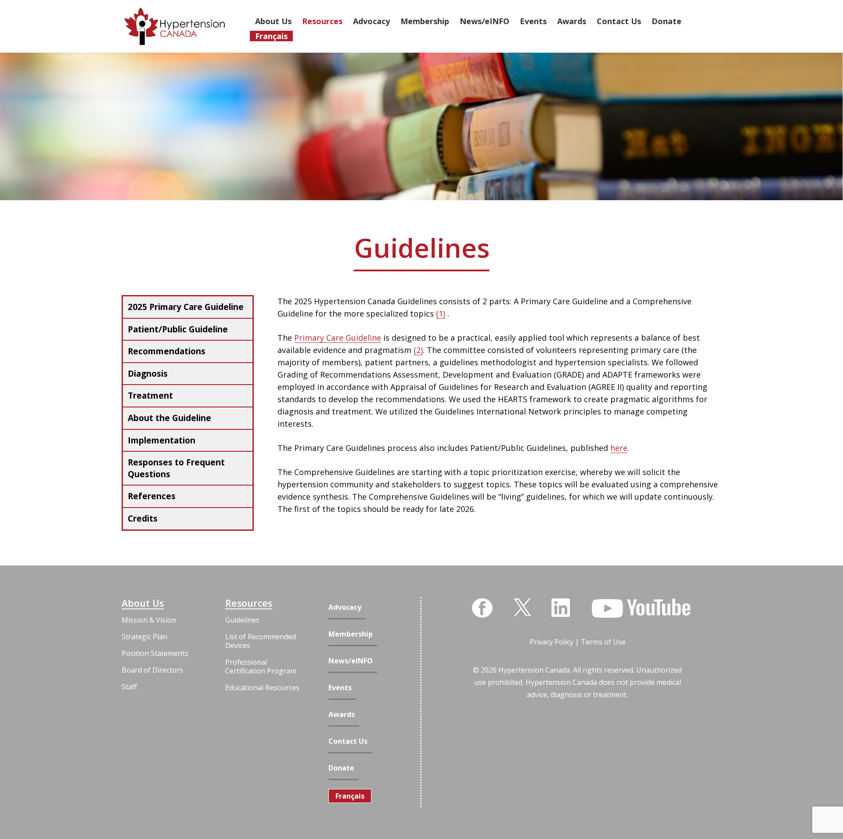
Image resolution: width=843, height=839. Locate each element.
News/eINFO (350, 661)
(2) (418, 350)
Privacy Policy (551, 642)
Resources (248, 603)
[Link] (174, 26)
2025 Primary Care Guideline (186, 307)
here (618, 448)
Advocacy (344, 607)
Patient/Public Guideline (178, 329)
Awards (341, 714)
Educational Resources (262, 687)
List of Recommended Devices (260, 641)
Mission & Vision (149, 620)
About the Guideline (169, 418)
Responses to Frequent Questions (176, 468)
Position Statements (155, 653)
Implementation (161, 440)
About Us (143, 603)
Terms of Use (603, 642)
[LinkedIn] (560, 607)
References (152, 496)
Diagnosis (148, 373)
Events (340, 687)
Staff (129, 686)
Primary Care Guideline (337, 337)
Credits (143, 518)
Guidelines (242, 620)
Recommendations (166, 351)
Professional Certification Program (260, 666)
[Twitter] (522, 606)
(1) (440, 313)
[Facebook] (482, 608)
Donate (341, 768)
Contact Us (347, 741)
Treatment (150, 395)
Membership (350, 634)
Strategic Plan (144, 636)
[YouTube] (641, 608)
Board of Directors (152, 670)
